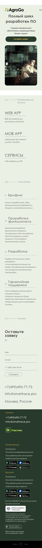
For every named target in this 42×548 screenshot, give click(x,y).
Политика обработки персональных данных (21, 501)
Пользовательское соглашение (19, 455)
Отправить (13, 374)
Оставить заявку (21, 39)
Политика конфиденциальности (19, 452)
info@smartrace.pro (21, 394)
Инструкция (10, 449)
